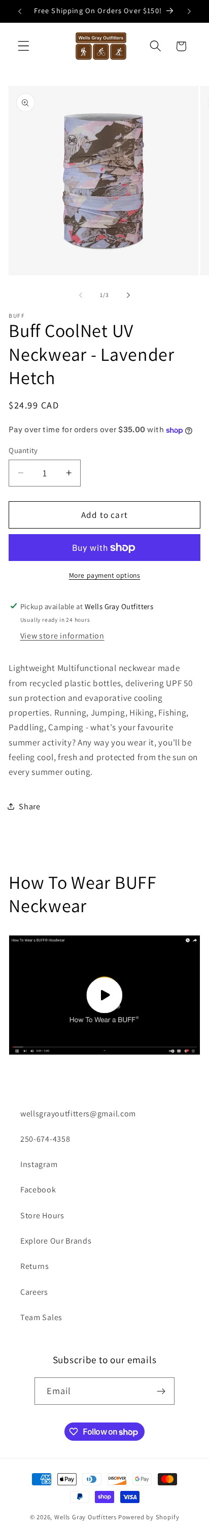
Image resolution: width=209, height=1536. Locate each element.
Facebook (38, 1189)
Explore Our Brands (55, 1240)
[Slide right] (128, 295)
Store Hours (42, 1215)
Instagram (38, 1164)
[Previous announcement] (20, 11)
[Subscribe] (162, 1391)
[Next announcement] (189, 11)
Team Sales (41, 1317)
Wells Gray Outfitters (85, 1517)
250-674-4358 (45, 1139)
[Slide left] (80, 295)
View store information (62, 635)
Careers (34, 1292)
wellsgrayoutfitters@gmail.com (78, 1113)
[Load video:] (104, 995)
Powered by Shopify (149, 1517)
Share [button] (29, 806)
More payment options (105, 575)
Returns (34, 1266)
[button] (24, 46)
